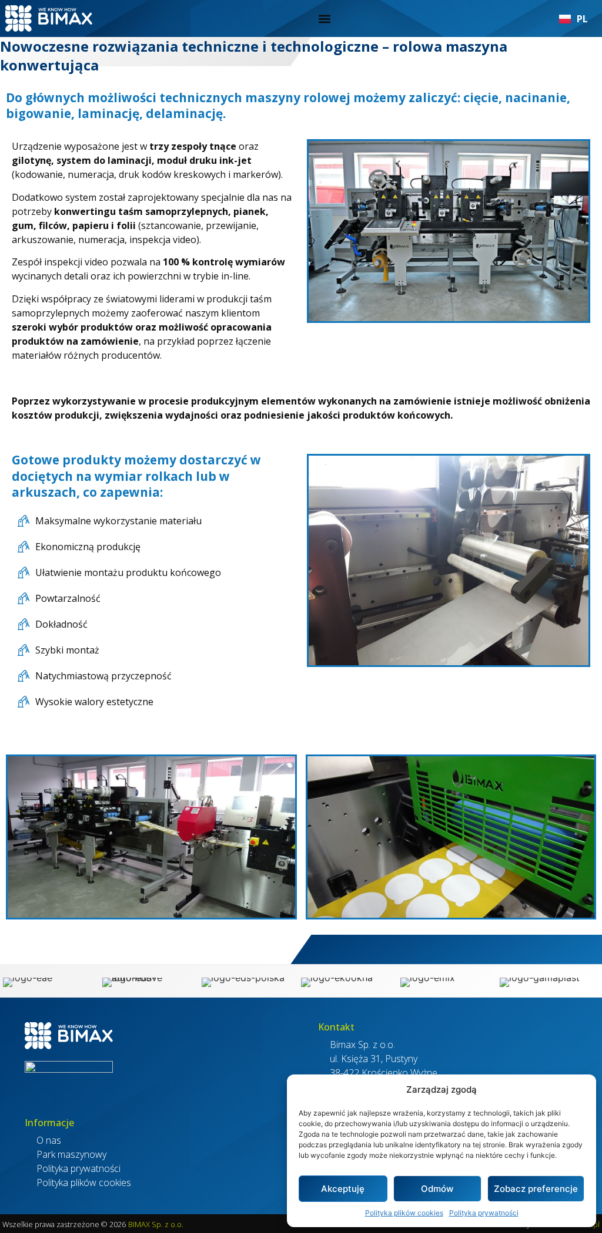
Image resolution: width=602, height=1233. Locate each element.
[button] (324, 18)
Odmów (437, 1188)
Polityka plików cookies (404, 1212)
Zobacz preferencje (536, 1188)
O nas (48, 1140)
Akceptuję (342, 1188)
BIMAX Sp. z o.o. (155, 1224)
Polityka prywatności (484, 1212)
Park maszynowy (71, 1154)
